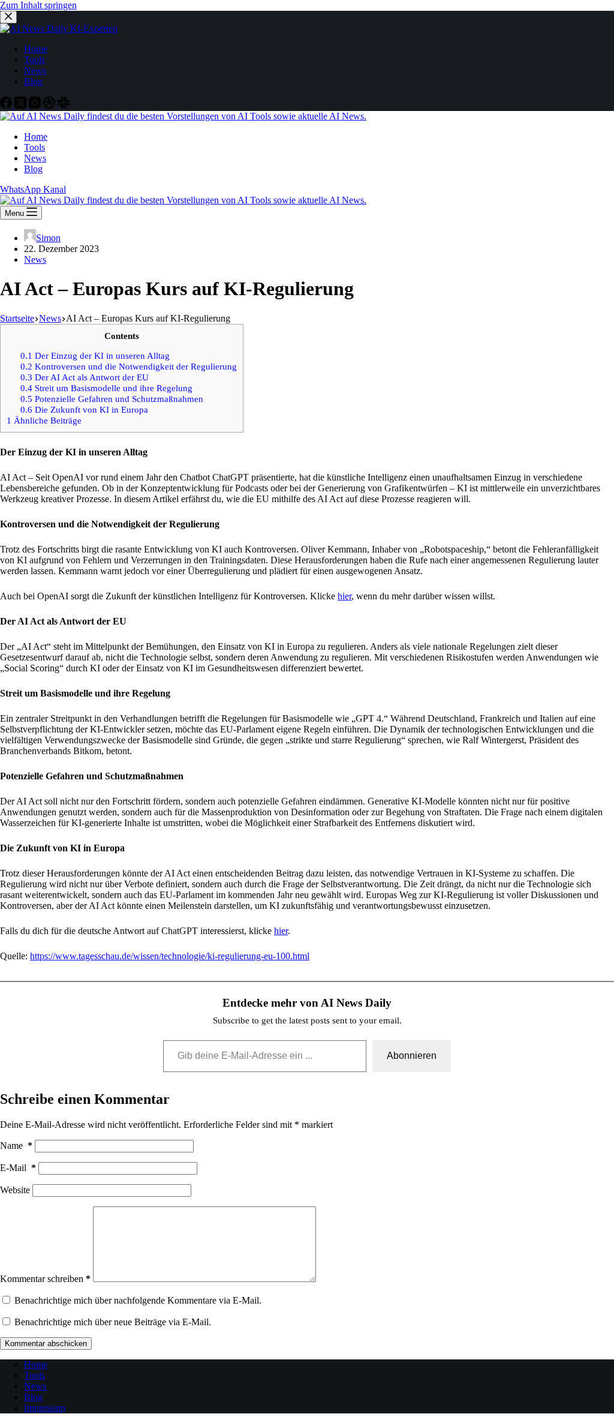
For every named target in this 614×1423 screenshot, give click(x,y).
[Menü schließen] (8, 17)
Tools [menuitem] (34, 60)
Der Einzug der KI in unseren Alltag (95, 355)
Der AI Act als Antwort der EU (84, 377)
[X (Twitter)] (21, 105)
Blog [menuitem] (33, 81)
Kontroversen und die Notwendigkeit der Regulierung (128, 366)
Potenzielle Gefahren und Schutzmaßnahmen (111, 399)
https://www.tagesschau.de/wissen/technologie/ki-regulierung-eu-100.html (169, 956)
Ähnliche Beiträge (44, 420)
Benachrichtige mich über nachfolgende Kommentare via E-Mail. (137, 1300)
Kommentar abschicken (46, 1343)
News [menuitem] (35, 70)
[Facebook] (7, 105)
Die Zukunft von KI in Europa (84, 409)
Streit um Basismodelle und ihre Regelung (106, 388)
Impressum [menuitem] (44, 1408)
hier (344, 596)
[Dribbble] (50, 105)
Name (16, 1145)
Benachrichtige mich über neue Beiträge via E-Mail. (112, 1322)
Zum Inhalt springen (38, 5)
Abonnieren (412, 1055)
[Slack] (64, 105)
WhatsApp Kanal (33, 189)
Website (15, 1190)
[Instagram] (36, 105)
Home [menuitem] (35, 49)
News (35, 259)
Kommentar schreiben (45, 1279)
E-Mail (18, 1168)
